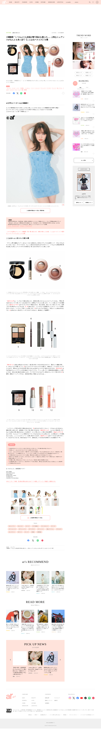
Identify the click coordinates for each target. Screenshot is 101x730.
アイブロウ (49, 88)
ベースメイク (37, 88)
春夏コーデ (88, 72)
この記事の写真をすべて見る (36, 517)
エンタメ (14, 88)
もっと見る (83, 160)
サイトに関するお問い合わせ (55, 714)
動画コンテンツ (48, 700)
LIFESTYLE (60, 2)
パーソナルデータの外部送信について (87, 714)
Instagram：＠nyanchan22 (26, 225)
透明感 (25, 89)
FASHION (24, 2)
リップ (19, 89)
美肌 (22, 89)
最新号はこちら (78, 202)
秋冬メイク (79, 75)
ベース (32, 88)
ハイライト (12, 89)
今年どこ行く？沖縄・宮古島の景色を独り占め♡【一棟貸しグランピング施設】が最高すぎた (31, 481)
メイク (17, 88)
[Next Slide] (60, 659)
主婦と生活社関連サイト (50, 722)
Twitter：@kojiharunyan (13, 225)
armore (76, 2)
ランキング (57, 697)
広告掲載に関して (43, 714)
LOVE (31, 2)
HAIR (10, 2)
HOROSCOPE (51, 2)
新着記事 (47, 697)
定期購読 (47, 703)
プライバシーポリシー (73, 714)
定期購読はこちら (88, 202)
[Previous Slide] (10, 659)
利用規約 (64, 714)
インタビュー (27, 88)
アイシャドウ (43, 88)
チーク (16, 89)
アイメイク (54, 88)
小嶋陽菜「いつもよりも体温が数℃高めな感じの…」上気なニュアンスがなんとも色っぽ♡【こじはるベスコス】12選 (29, 548)
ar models (68, 2)
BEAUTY (17, 2)
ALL (80, 87)
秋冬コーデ (79, 72)
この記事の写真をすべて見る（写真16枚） (36, 210)
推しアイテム (59, 88)
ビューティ (9, 88)
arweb (7, 547)
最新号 (56, 700)
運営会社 (30, 714)
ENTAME (43, 2)
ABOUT (36, 714)
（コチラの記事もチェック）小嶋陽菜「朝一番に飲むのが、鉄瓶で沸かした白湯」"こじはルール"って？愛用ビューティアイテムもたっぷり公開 (35, 232)
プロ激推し (22, 88)
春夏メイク (88, 75)
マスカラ (59, 529)
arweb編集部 (61, 32)
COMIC (37, 2)
